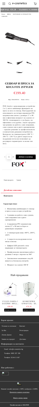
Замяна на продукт (8, 339)
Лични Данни (6, 335)
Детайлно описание (13, 190)
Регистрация (24, 330)
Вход (21, 335)
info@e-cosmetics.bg (16, 349)
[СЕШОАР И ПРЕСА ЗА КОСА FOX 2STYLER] (19, 56)
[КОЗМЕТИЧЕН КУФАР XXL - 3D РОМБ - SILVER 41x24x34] (29, 289)
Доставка (23, 339)
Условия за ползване (9, 326)
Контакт (22, 326)
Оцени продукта (8, 180)
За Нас (4, 330)
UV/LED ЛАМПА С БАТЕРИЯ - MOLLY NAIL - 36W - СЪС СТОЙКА (10, 302)
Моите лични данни (20, 398)
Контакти (8, 196)
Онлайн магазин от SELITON (19, 405)
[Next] (35, 296)
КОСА (9, 14)
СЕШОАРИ (4, 16)
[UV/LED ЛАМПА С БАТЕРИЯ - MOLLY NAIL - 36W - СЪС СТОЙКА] (10, 289)
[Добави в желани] (35, 151)
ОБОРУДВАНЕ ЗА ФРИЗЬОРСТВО (22, 14)
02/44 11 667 (15, 357)
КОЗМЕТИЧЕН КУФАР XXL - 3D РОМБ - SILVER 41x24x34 (29, 302)
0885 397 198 (15, 353)
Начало (3, 14)
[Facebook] (4, 362)
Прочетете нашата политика (19, 392)
